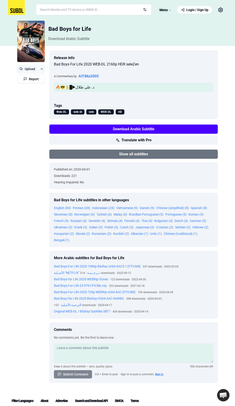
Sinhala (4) (115, 221)
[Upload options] (41, 69)
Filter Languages (22, 401)
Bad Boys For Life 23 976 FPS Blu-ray (80, 285)
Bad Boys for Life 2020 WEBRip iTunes (81, 279)
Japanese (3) (144, 227)
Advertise (62, 401)
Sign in (159, 374)
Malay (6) (120, 214)
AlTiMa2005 (88, 76)
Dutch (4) (181, 221)
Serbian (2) (183, 227)
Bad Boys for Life (69, 29)
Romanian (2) (101, 234)
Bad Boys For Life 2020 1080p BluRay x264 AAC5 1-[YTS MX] (97, 266)
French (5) (61, 221)
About (44, 401)
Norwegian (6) (84, 214)
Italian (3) (96, 227)
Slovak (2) (83, 234)
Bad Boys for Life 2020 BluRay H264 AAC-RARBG (89, 298)
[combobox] (93, 9)
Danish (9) (147, 208)
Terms (135, 401)
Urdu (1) (156, 234)
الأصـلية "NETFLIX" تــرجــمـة (77, 273)
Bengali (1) (61, 240)
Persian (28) (81, 208)
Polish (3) (111, 227)
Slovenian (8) (63, 214)
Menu (163, 10)
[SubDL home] (16, 7)
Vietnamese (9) (127, 208)
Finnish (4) (132, 221)
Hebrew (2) (200, 227)
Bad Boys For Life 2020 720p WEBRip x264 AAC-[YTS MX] (94, 292)
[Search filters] (144, 10)
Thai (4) (146, 221)
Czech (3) (127, 227)
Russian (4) (78, 221)
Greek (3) (80, 227)
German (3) (198, 221)
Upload (30, 69)
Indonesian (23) (103, 208)
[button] (223, 395)
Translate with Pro (136, 140)
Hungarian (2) (64, 234)
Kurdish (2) (121, 234)
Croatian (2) (164, 227)
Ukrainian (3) (63, 227)
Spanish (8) (199, 208)
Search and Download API (91, 401)
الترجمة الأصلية (71, 305)
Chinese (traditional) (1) (180, 234)
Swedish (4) (97, 221)
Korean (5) (196, 214)
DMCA (119, 401)
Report (34, 79)
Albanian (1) (139, 234)
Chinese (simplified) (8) (172, 208)
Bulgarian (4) (163, 221)
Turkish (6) (104, 214)
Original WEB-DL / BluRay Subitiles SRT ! (82, 311)
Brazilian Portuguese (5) (146, 214)
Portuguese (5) (176, 214)
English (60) (62, 208)
